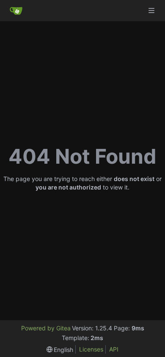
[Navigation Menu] (152, 10)
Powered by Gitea (46, 328)
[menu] (60, 349)
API (113, 349)
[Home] (16, 10)
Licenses (91, 349)
